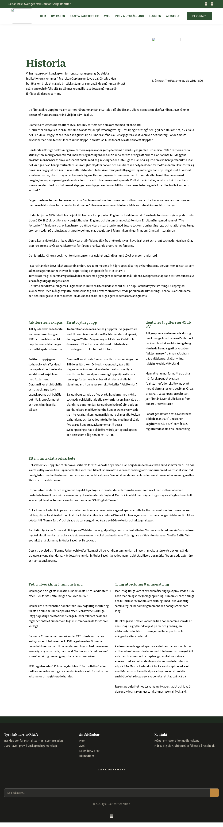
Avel (106, 15)
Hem (43, 15)
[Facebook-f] (206, 4)
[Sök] (214, 793)
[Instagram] (212, 4)
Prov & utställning (129, 15)
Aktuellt (173, 15)
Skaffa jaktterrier (84, 15)
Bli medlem (86, 756)
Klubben (155, 15)
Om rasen (58, 15)
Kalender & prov (89, 751)
